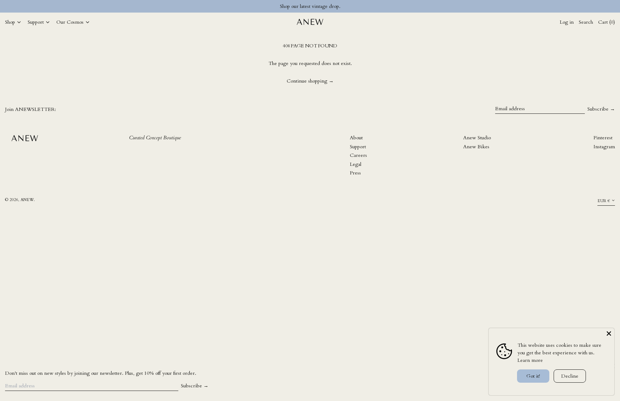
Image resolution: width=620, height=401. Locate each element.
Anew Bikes (476, 146)
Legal (355, 164)
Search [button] (586, 22)
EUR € (603, 201)
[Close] (608, 333)
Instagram (604, 146)
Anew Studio (477, 137)
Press (355, 172)
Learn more (530, 360)
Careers (358, 155)
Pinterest (602, 137)
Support (358, 146)
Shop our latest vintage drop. (310, 6)
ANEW (27, 199)
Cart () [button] (606, 22)
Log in (567, 22)
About (356, 137)
